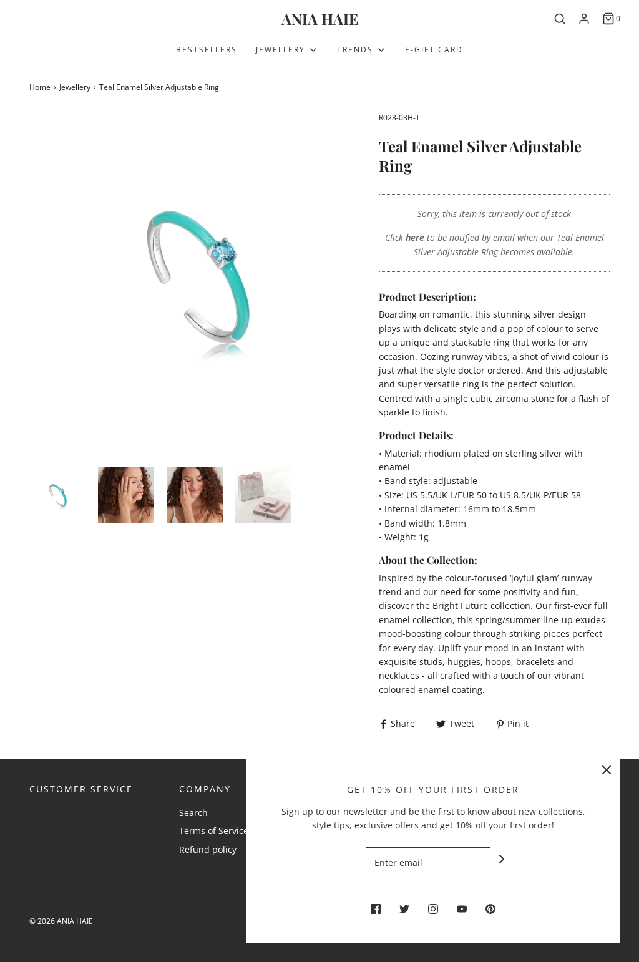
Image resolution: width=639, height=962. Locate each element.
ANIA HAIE (319, 19)
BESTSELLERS (206, 49)
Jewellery (74, 87)
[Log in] (584, 18)
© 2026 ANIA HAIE (61, 921)
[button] (57, 495)
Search (193, 813)
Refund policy (208, 849)
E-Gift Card (434, 49)
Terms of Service (213, 831)
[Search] (559, 18)
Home (40, 87)
